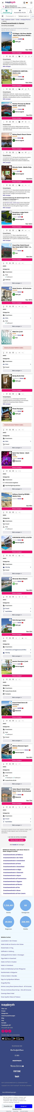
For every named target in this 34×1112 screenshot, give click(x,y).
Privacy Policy (15, 1111)
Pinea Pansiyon (17, 409)
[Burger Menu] (2, 2)
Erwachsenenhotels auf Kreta (12, 863)
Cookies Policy (8, 1111)
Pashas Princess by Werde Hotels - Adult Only (21, 105)
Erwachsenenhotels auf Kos (11, 887)
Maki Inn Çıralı (17, 332)
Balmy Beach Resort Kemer (21, 134)
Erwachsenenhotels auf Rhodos (12, 884)
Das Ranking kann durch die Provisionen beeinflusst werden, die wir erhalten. (14, 29)
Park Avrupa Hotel (18, 620)
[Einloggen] (31, 2)
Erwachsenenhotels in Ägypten (12, 881)
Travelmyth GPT (6, 1025)
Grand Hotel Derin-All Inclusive (19, 704)
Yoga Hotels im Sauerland (8, 958)
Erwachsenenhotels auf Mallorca (13, 854)
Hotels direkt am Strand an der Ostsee (12, 944)
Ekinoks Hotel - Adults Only (21, 167)
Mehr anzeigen (16, 283)
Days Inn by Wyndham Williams (10, 979)
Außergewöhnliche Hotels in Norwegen (12, 955)
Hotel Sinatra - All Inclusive (21, 288)
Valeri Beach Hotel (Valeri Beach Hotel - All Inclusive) (21, 790)
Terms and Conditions (24, 1111)
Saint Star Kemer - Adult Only (20, 454)
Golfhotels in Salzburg (7, 951)
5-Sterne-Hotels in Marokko (9, 976)
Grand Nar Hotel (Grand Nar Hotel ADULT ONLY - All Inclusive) (21, 246)
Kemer (20, 76)
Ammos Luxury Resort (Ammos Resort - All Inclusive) (16, 986)
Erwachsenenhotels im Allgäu (12, 869)
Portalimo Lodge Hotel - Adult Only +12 (20, 213)
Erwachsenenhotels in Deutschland (13, 866)
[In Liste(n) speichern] (10, 33)
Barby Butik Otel (18, 376)
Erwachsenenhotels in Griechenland (14, 860)
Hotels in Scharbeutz (7, 965)
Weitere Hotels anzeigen (17, 840)
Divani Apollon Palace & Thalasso (10, 997)
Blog (2, 1018)
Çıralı (18, 171)
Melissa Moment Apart (20, 746)
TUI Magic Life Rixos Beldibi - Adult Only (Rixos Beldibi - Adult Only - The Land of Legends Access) (21, 34)
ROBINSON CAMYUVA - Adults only (20, 72)
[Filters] (2, 16)
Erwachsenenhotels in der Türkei (13, 857)
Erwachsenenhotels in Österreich (13, 872)
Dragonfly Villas (5, 983)
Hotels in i (15, 844)
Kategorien (4, 1013)
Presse (3, 1011)
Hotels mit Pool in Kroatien (9, 962)
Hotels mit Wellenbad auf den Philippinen (13, 969)
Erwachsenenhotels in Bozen (11, 890)
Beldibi (20, 39)
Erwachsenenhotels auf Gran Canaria (14, 893)
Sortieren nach (23, 16)
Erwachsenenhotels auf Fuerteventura (14, 878)
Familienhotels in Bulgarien (9, 972)
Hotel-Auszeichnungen (8, 1016)
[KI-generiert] (11, 61)
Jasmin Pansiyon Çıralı (20, 661)
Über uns (4, 1008)
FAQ (2, 1020)
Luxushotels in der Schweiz (9, 941)
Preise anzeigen (17, 52)
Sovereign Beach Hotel (7, 993)
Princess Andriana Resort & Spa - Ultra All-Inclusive (16, 990)
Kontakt (3, 1023)
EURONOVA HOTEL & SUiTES (22, 537)
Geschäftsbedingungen (9, 1092)
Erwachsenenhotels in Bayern (12, 875)
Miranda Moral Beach (19, 579)
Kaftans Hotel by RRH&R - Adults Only (21, 495)
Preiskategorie (10, 16)
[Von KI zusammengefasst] (15, 200)
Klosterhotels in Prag (7, 948)
